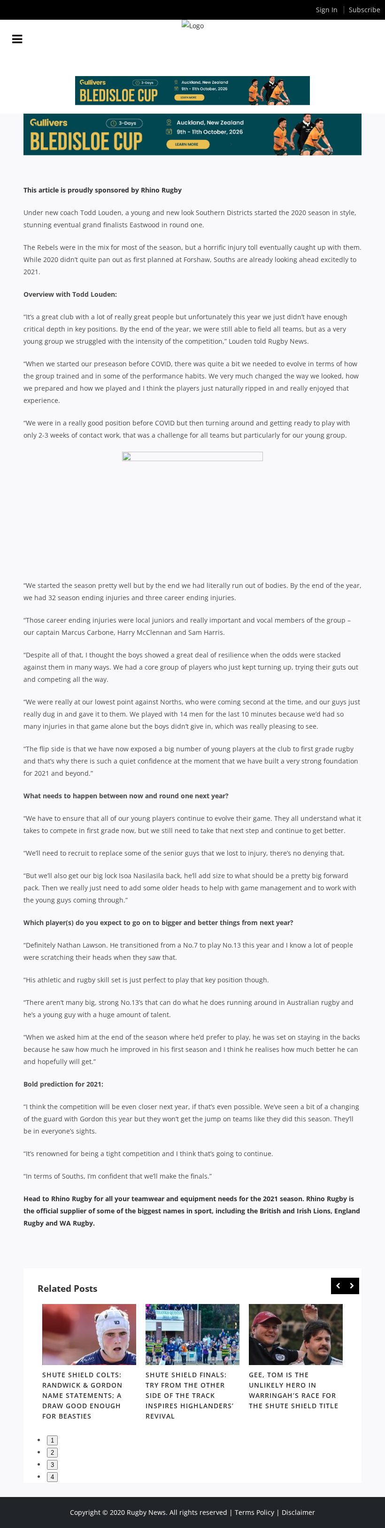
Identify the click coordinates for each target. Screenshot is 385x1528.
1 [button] (52, 1440)
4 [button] (52, 1477)
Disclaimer (298, 1512)
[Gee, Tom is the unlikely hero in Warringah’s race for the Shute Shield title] (296, 1334)
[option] (89, 1364)
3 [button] (52, 1464)
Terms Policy (254, 1512)
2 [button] (52, 1452)
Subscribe (364, 9)
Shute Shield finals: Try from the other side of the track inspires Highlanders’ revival (190, 1395)
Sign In (327, 9)
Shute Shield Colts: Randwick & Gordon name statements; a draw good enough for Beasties (82, 1395)
